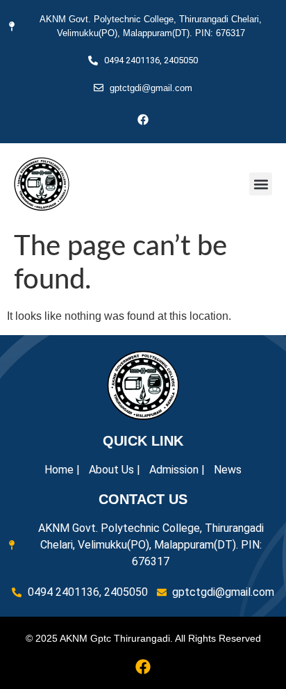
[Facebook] (143, 119)
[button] (260, 183)
